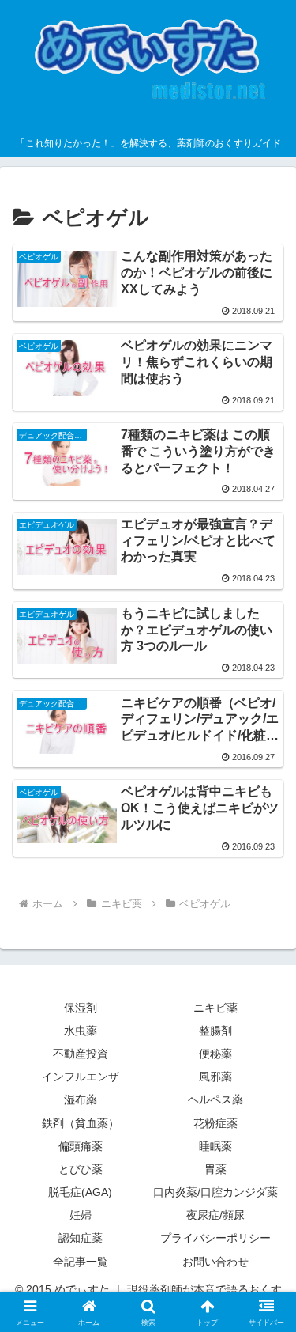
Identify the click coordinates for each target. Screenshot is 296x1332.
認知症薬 (80, 1238)
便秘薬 (215, 1053)
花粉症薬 (215, 1123)
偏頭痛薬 (80, 1146)
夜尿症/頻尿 (215, 1215)
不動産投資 (80, 1053)
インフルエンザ (80, 1076)
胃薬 (215, 1169)
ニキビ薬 (215, 1007)
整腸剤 (215, 1030)
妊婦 (80, 1215)
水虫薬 (80, 1030)
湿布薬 (80, 1099)
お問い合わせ (215, 1261)
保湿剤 (80, 1007)
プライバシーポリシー (215, 1238)
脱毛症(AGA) (80, 1192)
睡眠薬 (215, 1146)
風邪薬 (215, 1076)
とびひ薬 (80, 1169)
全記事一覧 (80, 1261)
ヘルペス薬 (215, 1099)
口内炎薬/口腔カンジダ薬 (215, 1192)
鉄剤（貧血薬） (80, 1123)
